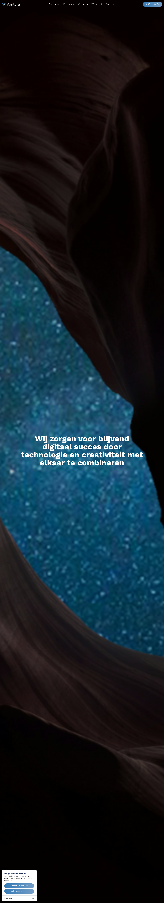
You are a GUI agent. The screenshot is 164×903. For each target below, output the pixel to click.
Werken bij (96, 4)
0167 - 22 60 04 (152, 4)
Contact (110, 4)
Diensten (68, 4)
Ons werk (83, 4)
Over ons (53, 4)
